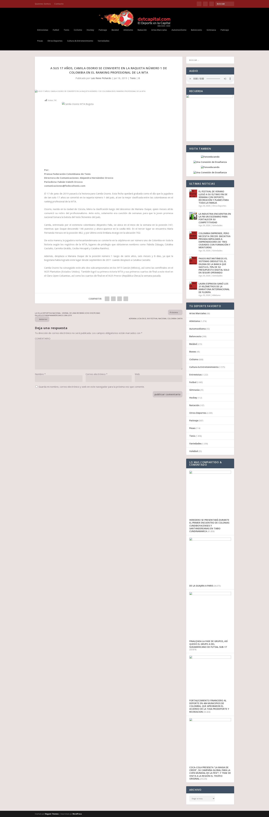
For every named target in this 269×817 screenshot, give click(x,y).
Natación (142, 30)
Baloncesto (196, 30)
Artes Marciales (159, 30)
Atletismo (128, 30)
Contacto (59, 3)
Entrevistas (42, 30)
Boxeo (192, 351)
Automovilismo (179, 30)
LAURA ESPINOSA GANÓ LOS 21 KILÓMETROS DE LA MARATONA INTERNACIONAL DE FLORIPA (214, 288)
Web (137, 374)
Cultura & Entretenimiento (80, 41)
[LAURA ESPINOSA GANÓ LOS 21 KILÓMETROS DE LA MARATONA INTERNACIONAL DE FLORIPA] (193, 286)
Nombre (40, 374)
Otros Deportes (54, 41)
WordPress (77, 814)
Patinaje (103, 30)
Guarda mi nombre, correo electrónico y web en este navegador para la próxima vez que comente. (91, 386)
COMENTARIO (42, 338)
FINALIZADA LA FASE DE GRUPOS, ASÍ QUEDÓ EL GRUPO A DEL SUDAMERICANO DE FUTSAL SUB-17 (208, 644)
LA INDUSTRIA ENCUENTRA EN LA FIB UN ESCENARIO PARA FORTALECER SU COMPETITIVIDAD (215, 218)
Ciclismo (78, 30)
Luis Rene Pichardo (101, 78)
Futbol (56, 30)
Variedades (103, 41)
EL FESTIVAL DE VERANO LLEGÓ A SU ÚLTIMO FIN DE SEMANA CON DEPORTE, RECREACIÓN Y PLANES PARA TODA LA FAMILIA (214, 197)
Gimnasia (211, 30)
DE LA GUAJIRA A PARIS (201, 585)
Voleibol (193, 451)
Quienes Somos (43, 3)
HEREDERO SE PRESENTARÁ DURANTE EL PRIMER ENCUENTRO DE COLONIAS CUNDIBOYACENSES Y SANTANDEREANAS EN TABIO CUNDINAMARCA (209, 525)
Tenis (66, 30)
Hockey (90, 30)
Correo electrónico (96, 374)
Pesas (40, 41)
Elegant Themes (52, 814)
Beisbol (115, 30)
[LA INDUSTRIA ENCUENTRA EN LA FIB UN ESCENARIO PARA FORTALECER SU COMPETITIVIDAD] (193, 216)
